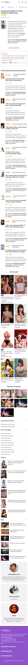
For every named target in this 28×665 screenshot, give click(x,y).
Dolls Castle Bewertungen (7, 435)
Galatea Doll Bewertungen (7, 442)
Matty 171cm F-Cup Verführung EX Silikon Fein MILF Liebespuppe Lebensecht (16, 462)
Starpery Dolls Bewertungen (7, 452)
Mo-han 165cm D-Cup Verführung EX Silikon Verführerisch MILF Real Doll (17, 511)
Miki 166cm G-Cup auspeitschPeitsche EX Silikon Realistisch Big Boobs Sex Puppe (17, 492)
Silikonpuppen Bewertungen (8, 424)
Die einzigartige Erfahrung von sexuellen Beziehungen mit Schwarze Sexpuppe (17, 537)
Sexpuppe (22, 33)
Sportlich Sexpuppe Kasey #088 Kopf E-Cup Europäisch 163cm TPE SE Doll (7, 324)
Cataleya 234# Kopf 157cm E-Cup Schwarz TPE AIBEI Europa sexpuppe (7, 297)
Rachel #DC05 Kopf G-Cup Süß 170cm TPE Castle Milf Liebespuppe (7, 379)
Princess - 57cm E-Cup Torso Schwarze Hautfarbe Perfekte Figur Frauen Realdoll (7, 352)
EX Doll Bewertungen (6, 438)
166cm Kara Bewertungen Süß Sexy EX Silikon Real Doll (15, 104)
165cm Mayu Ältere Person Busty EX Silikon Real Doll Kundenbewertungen (16, 128)
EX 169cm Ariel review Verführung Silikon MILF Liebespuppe (13, 152)
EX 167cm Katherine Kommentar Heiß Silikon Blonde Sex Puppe (15, 251)
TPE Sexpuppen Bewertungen (8, 426)
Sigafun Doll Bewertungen (7, 449)
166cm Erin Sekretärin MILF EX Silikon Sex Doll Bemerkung (15, 226)
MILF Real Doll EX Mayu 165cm (19, 124)
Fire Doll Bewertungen (6, 440)
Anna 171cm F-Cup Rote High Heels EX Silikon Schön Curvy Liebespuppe (17, 471)
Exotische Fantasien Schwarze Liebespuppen (17, 530)
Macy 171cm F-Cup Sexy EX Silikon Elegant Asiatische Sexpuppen (16, 481)
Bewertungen (11, 7)
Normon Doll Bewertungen (7, 445)
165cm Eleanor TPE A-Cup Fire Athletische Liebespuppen (20, 296)
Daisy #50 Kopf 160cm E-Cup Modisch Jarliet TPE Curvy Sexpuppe (20, 350)
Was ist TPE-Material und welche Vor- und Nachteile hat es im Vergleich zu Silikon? (7, 414)
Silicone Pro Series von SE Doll (20, 395)
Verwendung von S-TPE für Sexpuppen (7, 395)
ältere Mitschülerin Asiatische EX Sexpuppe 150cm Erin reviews (16, 176)
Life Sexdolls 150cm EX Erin (18, 172)
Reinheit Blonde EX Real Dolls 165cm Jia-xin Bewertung (14, 79)
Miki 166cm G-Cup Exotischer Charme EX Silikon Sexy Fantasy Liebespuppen (17, 501)
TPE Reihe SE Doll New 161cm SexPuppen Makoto (20, 404)
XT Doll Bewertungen (6, 454)
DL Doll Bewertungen (6, 433)
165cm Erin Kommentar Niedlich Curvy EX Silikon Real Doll (15, 201)
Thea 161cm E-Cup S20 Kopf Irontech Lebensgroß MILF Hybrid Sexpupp (20, 324)
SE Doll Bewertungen (6, 447)
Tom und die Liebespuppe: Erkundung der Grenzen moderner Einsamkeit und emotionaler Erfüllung (18, 524)
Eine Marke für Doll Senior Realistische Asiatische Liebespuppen (16, 550)
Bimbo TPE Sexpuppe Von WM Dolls (7, 404)
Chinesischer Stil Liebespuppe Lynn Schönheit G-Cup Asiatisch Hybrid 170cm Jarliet (20, 379)
